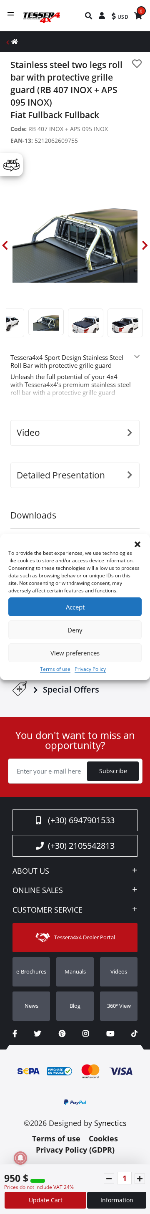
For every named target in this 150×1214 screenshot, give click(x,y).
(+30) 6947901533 (81, 820)
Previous (5, 245)
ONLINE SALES (37, 890)
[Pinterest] (62, 1033)
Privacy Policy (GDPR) (75, 1150)
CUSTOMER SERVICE (47, 910)
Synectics (110, 1123)
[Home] (14, 42)
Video (28, 432)
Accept (75, 607)
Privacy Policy (90, 669)
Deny (75, 630)
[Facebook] (14, 1033)
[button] (137, 544)
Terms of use (55, 669)
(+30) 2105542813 (81, 845)
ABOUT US (30, 871)
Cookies (103, 1138)
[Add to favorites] (137, 63)
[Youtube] (110, 1033)
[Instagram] (85, 1033)
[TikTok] (134, 1033)
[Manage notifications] (20, 1158)
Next (145, 245)
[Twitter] (37, 1033)
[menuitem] (89, 15)
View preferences (75, 653)
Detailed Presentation (61, 475)
